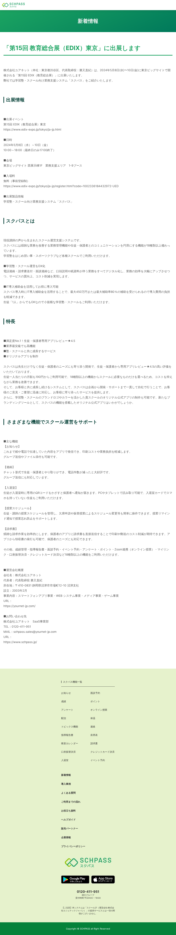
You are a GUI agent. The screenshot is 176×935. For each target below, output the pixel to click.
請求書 (94, 743)
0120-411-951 (88, 892)
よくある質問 (68, 792)
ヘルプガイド (68, 819)
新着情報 (66, 774)
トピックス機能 (69, 726)
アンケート (67, 709)
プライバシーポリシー (73, 846)
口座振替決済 (68, 751)
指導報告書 (67, 734)
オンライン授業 (98, 709)
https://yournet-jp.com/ (19, 606)
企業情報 (66, 837)
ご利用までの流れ (70, 801)
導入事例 (66, 783)
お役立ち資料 (68, 810)
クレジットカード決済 (102, 751)
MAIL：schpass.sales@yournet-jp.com (30, 631)
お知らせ (66, 692)
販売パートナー (69, 828)
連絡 (92, 726)
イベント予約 (97, 760)
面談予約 (95, 692)
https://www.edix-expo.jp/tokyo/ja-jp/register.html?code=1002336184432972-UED (61, 186)
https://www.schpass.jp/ (20, 642)
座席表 (94, 734)
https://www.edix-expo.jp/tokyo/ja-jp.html (32, 129)
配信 (63, 718)
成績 (63, 701)
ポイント (95, 701)
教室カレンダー (69, 743)
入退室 (64, 760)
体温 (92, 718)
